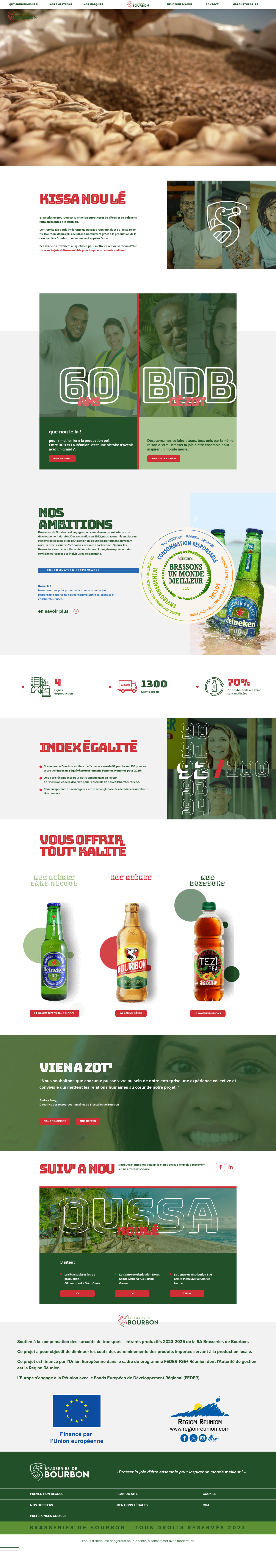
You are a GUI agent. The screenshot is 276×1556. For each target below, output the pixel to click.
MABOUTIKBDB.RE (245, 4)
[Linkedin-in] (230, 1167)
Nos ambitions (60, 4)
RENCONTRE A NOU (164, 458)
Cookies (209, 1494)
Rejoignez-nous (179, 4)
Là (132, 1293)
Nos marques (93, 4)
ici (77, 1293)
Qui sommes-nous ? (23, 4)
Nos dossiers (52, 793)
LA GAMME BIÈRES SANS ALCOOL (54, 1013)
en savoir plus (53, 611)
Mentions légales (132, 1505)
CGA (206, 1505)
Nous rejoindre (55, 1121)
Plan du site (127, 1494)
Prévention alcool (46, 1494)
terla (187, 1293)
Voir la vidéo (62, 458)
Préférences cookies (48, 1516)
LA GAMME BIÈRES (131, 1013)
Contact (212, 4)
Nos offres (88, 1121)
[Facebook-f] (220, 1167)
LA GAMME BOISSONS (207, 1013)
